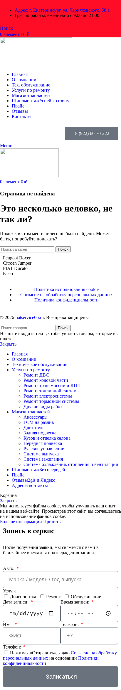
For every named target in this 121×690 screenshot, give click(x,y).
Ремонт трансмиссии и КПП (52, 385)
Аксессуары (35, 417)
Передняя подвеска (42, 443)
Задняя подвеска (39, 432)
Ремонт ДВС (36, 374)
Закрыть (8, 343)
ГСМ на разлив (38, 422)
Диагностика (23, 596)
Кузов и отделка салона (46, 438)
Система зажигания (43, 459)
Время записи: (75, 601)
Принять (51, 521)
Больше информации (21, 521)
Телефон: (70, 624)
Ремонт (53, 596)
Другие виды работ (42, 406)
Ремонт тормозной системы (51, 401)
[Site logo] (36, 64)
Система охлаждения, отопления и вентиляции (70, 464)
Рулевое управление (43, 448)
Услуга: (10, 590)
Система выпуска (41, 453)
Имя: (8, 624)
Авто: (9, 568)
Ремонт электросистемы (47, 395)
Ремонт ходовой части (45, 380)
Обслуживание (86, 596)
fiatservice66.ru (29, 317)
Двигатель (33, 427)
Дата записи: (16, 601)
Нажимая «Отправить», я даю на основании (60, 658)
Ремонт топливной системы (51, 390)
